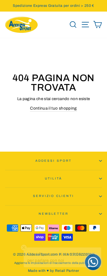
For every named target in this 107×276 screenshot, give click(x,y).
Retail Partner (67, 271)
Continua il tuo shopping (53, 108)
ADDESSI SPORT (53, 160)
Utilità (53, 178)
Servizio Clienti (53, 196)
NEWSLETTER (53, 213)
